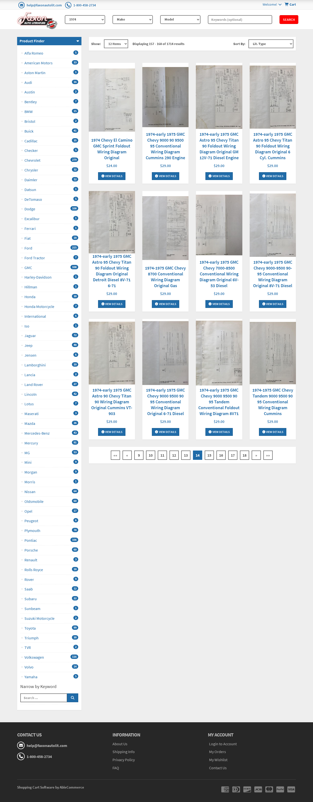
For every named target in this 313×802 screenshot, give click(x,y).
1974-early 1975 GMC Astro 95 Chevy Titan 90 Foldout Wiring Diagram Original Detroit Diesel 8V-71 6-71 (111, 270)
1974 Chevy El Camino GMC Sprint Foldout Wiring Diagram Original (112, 148)
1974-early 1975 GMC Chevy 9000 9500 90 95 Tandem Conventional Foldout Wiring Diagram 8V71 (219, 401)
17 (233, 455)
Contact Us (218, 767)
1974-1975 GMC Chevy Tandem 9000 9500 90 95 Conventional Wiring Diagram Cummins (272, 401)
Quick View (111, 101)
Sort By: (239, 44)
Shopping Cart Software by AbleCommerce (50, 787)
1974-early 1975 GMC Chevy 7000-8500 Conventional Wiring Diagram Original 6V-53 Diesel (219, 273)
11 (162, 455)
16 (221, 455)
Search (289, 19)
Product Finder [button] (32, 40)
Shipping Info (123, 751)
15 (209, 455)
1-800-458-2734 (84, 5)
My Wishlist (218, 759)
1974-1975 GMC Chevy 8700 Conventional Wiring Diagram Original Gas (165, 276)
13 (186, 455)
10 (151, 455)
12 (174, 455)
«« (115, 455)
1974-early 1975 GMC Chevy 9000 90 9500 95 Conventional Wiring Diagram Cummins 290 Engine (165, 145)
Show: (96, 44)
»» (268, 455)
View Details (114, 176)
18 (244, 455)
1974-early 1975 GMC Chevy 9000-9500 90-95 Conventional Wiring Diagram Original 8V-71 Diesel (272, 273)
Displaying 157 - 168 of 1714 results (158, 44)
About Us (119, 743)
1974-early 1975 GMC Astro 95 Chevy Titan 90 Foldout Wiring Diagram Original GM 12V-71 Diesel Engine (219, 145)
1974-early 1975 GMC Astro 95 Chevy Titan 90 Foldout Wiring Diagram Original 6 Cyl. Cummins (272, 145)
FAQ (115, 767)
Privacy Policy (123, 759)
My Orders (217, 751)
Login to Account (223, 743)
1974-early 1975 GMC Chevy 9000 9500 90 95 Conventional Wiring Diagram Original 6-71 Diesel (165, 401)
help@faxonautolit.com (44, 5)
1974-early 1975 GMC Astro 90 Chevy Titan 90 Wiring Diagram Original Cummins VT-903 (111, 401)
